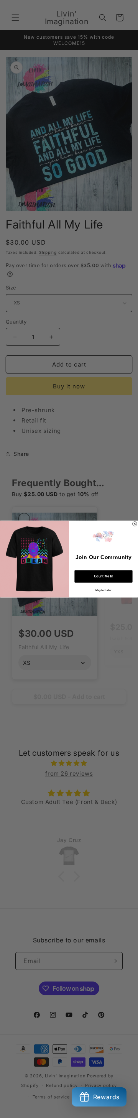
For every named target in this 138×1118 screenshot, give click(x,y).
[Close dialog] (135, 523)
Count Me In (103, 576)
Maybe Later (103, 590)
